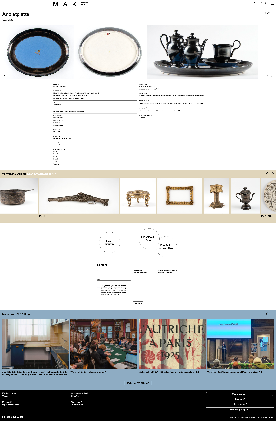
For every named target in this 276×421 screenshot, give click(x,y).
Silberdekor (80, 111)
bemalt (67, 111)
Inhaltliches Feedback (140, 272)
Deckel (55, 154)
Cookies (271, 417)
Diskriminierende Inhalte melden (167, 270)
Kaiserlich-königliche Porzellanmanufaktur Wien (76, 93)
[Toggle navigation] (272, 3)
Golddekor (73, 111)
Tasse (55, 161)
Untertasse (56, 164)
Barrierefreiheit (262, 417)
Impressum (252, 417)
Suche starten (238, 393)
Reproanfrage (138, 270)
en (258, 3)
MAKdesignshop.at (239, 409)
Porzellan (56, 111)
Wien (93, 93)
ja (261, 3)
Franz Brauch (73, 95)
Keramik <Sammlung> (60, 86)
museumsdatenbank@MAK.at (79, 394)
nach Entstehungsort (40, 173)
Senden (138, 303)
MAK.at (238, 398)
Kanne (55, 151)
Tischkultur (57, 105)
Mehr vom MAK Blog (137, 382)
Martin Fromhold (68, 98)
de (255, 3)
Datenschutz (244, 417)
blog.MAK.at (239, 404)
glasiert (62, 111)
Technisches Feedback (164, 272)
